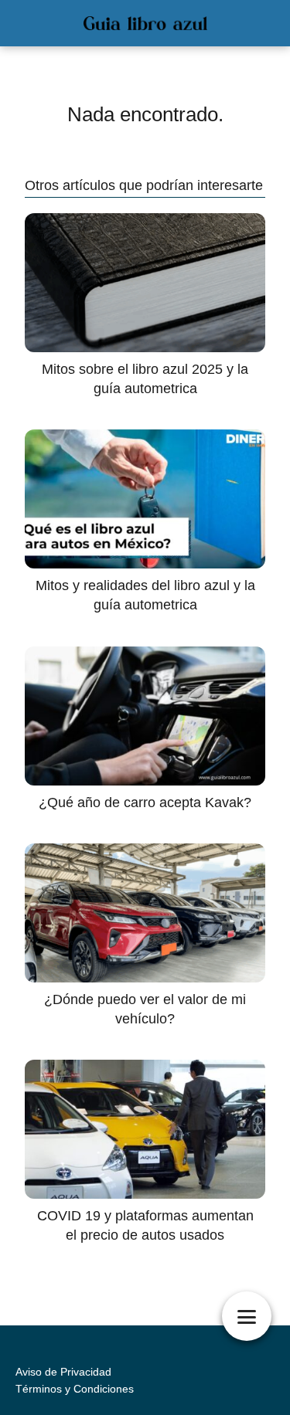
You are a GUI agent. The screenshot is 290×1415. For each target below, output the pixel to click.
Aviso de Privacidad (63, 1372)
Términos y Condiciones (74, 1389)
